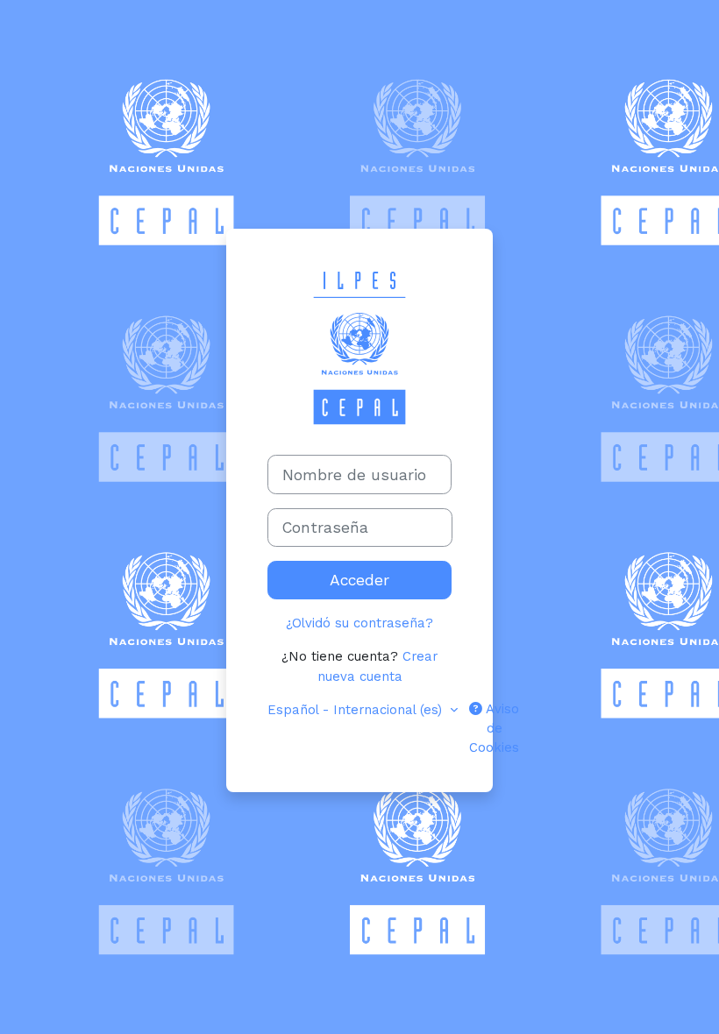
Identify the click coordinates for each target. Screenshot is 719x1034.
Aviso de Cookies (494, 728)
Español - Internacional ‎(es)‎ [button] (356, 710)
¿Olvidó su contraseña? (359, 623)
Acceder (359, 580)
